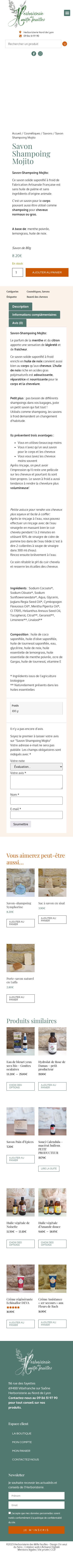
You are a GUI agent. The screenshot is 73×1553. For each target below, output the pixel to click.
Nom (14, 794)
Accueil (16, 133)
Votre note (17, 760)
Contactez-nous (25, 1459)
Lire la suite (49, 1168)
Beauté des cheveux (37, 296)
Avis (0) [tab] (17, 323)
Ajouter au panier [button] (16, 923)
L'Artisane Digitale (50, 1547)
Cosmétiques (32, 133)
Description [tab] (20, 306)
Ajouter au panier (47, 272)
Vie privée (43, 1549)
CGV (53, 1549)
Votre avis (18, 772)
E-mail (15, 808)
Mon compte (22, 1442)
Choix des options (15, 1086)
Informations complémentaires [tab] (34, 315)
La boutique (21, 1433)
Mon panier (21, 1450)
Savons (47, 133)
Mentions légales (27, 1549)
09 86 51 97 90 (47, 1398)
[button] (67, 13)
